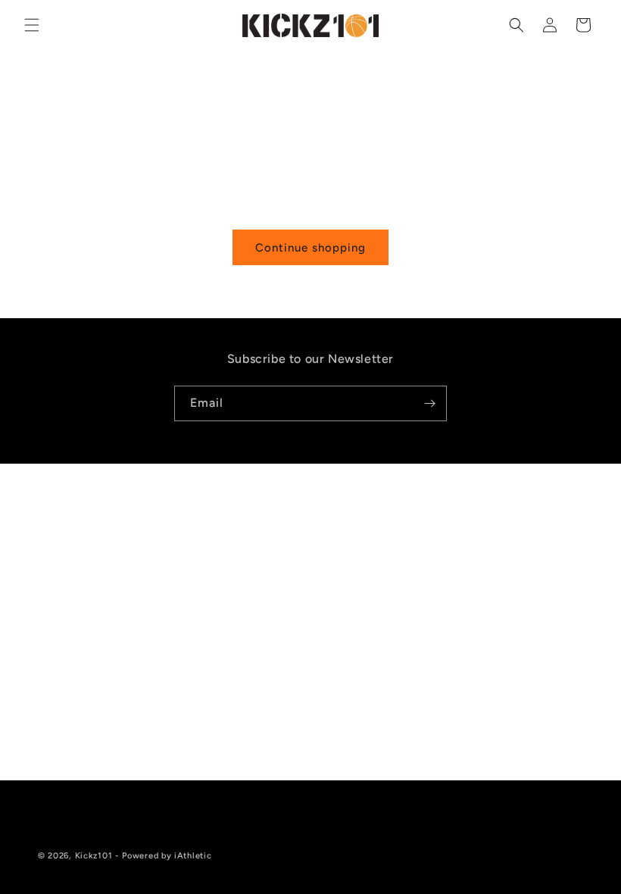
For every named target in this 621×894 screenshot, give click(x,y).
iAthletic (192, 856)
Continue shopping (310, 248)
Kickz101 (94, 856)
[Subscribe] (429, 403)
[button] (31, 25)
